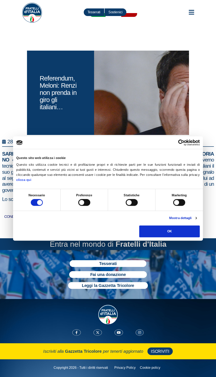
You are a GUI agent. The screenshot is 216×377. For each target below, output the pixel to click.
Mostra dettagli (180, 218)
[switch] (84, 202)
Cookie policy (150, 367)
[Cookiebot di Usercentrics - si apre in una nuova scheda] (181, 142)
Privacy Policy (125, 367)
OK (169, 231)
